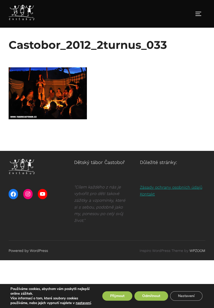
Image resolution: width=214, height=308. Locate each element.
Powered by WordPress (28, 250)
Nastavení (186, 295)
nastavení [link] (83, 303)
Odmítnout (151, 295)
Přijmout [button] (117, 295)
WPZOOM (197, 250)
